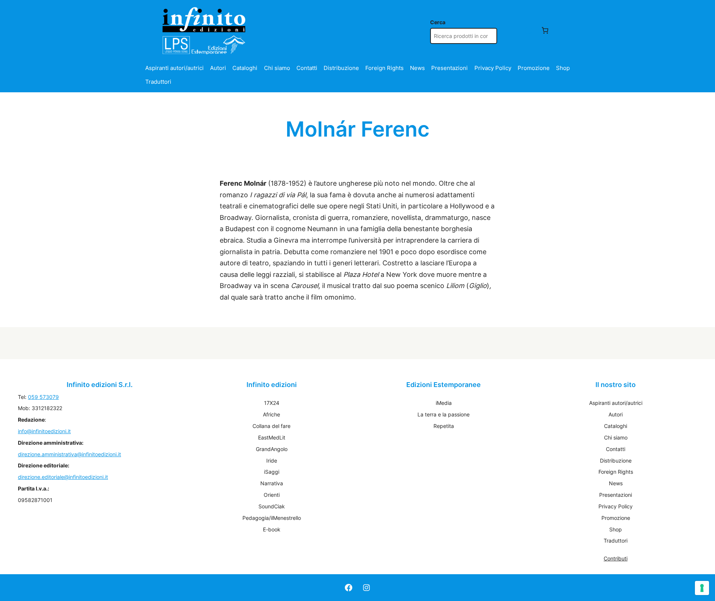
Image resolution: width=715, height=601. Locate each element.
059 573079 (43, 397)
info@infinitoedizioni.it (44, 431)
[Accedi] (528, 30)
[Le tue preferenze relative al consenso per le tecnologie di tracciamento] (702, 588)
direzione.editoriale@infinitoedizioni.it (63, 477)
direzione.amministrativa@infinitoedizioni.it (69, 454)
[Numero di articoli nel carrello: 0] (545, 30)
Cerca (437, 22)
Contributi (615, 558)
